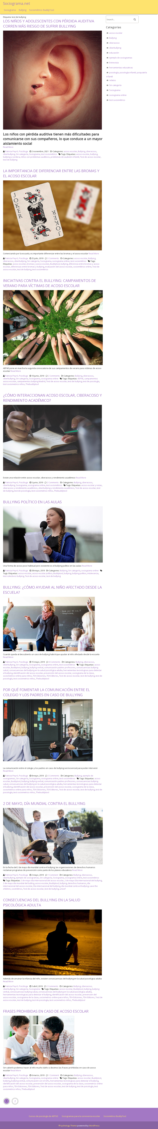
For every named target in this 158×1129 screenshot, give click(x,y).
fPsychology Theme (67, 1125)
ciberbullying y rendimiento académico (56, 488)
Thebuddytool (32, 384)
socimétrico (17, 888)
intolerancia (92, 573)
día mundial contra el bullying (75, 886)
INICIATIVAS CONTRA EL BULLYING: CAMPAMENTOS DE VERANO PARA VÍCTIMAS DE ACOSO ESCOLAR (49, 283)
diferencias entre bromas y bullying (27, 266)
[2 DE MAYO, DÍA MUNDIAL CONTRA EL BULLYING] (53, 864)
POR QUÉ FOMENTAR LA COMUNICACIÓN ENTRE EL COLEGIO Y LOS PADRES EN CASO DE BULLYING (46, 692)
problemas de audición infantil (65, 157)
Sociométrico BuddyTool (41, 10)
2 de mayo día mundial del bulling (18, 883)
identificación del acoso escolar (28, 673)
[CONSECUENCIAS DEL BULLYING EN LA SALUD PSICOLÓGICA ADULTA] (53, 975)
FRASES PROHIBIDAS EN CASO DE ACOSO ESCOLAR (46, 1011)
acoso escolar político (42, 573)
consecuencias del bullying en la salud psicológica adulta (35, 670)
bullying (94, 154)
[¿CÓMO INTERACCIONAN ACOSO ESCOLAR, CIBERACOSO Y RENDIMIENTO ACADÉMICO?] (53, 470)
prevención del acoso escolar (57, 673)
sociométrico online (82, 266)
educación (114, 52)
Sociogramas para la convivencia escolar (81, 1116)
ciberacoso (91, 151)
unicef (63, 888)
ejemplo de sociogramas (27, 877)
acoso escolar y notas (91, 485)
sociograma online (61, 261)
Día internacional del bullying (46, 886)
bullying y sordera (11, 157)
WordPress (94, 1125)
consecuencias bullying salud (23, 991)
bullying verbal (36, 667)
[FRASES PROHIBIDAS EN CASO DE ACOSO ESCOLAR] (39, 1064)
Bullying (22, 10)
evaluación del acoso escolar (58, 266)
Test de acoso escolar (90, 157)
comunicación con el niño (37, 1080)
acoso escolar (70, 151)
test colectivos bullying (13, 576)
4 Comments (54, 661)
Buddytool (55, 263)
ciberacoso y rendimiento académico (20, 488)
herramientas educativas (121, 67)
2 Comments (54, 375)
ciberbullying (9, 154)
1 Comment (53, 874)
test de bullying (10, 159)
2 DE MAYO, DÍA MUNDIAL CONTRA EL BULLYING (44, 803)
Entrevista (114, 62)
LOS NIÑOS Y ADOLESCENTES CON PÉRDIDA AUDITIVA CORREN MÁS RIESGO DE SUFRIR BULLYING (48, 23)
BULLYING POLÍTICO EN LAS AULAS (32, 501)
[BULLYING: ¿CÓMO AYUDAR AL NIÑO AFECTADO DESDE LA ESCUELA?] (49, 651)
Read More (8, 147)
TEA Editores (52, 675)
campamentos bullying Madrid (31, 381)
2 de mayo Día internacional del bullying (83, 880)
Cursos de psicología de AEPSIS (43, 1116)
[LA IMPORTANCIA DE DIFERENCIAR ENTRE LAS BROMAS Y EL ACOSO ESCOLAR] (53, 250)
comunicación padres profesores (59, 667)
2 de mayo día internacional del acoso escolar (42, 880)
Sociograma (10, 10)
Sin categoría (22, 154)
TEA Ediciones (39, 675)
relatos (112, 80)
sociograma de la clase (83, 673)
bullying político (79, 573)
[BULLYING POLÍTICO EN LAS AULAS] (53, 562)
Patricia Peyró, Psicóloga (16, 151)
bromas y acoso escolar (38, 263)
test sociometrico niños (14, 384)
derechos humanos (77, 883)
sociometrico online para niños (17, 675)
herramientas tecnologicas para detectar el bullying (27, 994)
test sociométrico (49, 154)
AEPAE (80, 378)
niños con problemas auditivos (35, 157)
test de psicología (91, 381)
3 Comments (53, 258)
